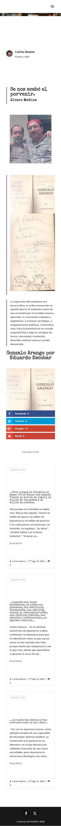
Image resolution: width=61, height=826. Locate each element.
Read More (16, 543)
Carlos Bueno (19, 561)
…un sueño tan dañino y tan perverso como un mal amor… (30, 740)
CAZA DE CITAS (30, 452)
